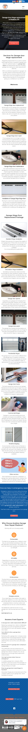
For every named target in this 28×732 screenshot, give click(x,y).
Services (11, 717)
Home (6, 717)
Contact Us (14, 43)
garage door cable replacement (14, 505)
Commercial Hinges (14, 413)
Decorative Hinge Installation (14, 269)
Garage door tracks (14, 384)
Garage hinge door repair (14, 136)
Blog (16, 717)
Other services (14, 474)
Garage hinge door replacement (14, 105)
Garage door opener (14, 298)
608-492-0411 (18, 699)
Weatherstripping (14, 443)
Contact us (21, 717)
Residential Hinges (14, 353)
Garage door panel (14, 326)
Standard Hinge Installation (14, 239)
